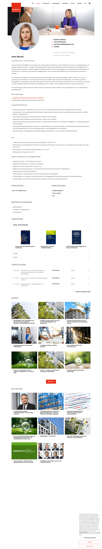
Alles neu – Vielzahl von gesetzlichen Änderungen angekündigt (49, 371)
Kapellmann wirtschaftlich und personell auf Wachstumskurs (50, 462)
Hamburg (63, 39)
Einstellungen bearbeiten (90, 537)
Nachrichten (65, 3)
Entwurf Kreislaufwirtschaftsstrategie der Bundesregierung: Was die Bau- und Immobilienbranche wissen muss (24, 437)
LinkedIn (56, 46)
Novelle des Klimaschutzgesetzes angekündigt (75, 371)
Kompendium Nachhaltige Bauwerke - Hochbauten (25, 247)
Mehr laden (51, 381)
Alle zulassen (90, 546)
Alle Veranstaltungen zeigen (83, 291)
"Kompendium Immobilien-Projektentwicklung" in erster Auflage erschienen (23, 413)
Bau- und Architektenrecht (19, 190)
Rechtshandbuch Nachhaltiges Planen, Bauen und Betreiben (76, 247)
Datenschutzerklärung (83, 532)
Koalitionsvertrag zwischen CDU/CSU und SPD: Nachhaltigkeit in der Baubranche (50, 322)
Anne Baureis (55, 270)
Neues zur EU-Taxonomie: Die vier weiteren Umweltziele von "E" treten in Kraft (24, 371)
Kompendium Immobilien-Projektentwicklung (47, 247)
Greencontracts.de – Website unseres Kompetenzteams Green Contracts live (24, 462)
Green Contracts (57, 193)
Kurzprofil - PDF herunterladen (62, 55)
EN (85, 3)
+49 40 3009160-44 (60, 42)
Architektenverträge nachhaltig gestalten (48, 346)
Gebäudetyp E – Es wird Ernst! (48, 436)
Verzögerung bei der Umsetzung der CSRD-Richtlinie (23, 346)
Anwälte (38, 3)
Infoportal (79, 3)
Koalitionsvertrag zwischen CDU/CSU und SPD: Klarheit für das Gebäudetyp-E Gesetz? (77, 322)
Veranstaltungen (56, 3)
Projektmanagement (58, 190)
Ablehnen (90, 541)
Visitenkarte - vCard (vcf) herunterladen (64, 52)
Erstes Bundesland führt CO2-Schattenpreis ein (74, 346)
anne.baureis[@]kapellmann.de (64, 44)
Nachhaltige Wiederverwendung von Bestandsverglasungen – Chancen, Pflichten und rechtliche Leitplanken (50, 413)
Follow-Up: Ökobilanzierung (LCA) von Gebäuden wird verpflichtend (77, 437)
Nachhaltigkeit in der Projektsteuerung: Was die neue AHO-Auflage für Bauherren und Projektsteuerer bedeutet (24, 322)
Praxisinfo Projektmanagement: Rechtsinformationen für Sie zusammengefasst (75, 413)
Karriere (72, 3)
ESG (54, 196)
